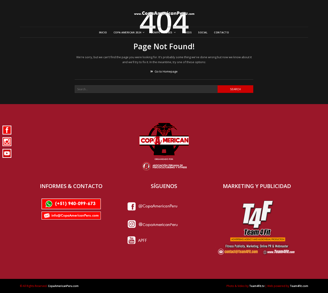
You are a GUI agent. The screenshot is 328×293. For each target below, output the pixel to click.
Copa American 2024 (127, 32)
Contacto (221, 32)
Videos (187, 32)
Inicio (103, 32)
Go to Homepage (166, 71)
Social (203, 32)
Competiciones (161, 32)
